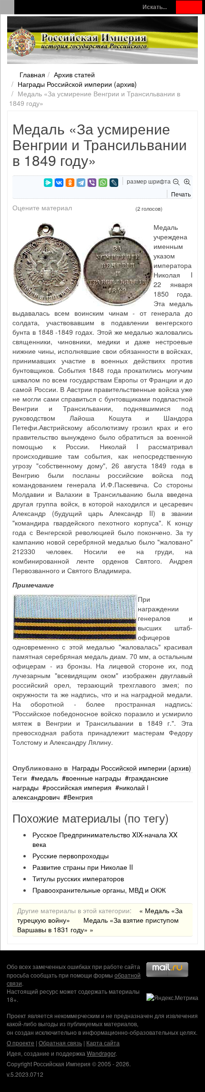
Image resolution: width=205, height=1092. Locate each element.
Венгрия (80, 797)
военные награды (93, 778)
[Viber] (92, 182)
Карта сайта (103, 1043)
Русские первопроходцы (70, 855)
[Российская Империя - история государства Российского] (78, 42)
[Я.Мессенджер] (48, 182)
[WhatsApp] (103, 182)
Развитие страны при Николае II (82, 867)
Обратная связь (60, 1043)
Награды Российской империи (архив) (77, 84)
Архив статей (74, 74)
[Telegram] (81, 182)
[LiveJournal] (114, 182)
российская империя (79, 787)
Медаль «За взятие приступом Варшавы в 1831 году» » (98, 924)
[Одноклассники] (70, 182)
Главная (32, 74)
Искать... (155, 7)
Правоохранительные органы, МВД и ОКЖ (99, 890)
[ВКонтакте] (59, 182)
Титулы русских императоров (78, 878)
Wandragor (101, 1053)
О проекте (20, 1043)
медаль (46, 778)
